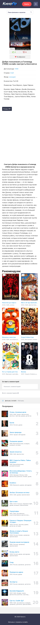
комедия (12, 77)
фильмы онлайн (11, 400)
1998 (16, 69)
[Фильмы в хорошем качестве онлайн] (9, 4)
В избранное (21, 57)
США (12, 73)
